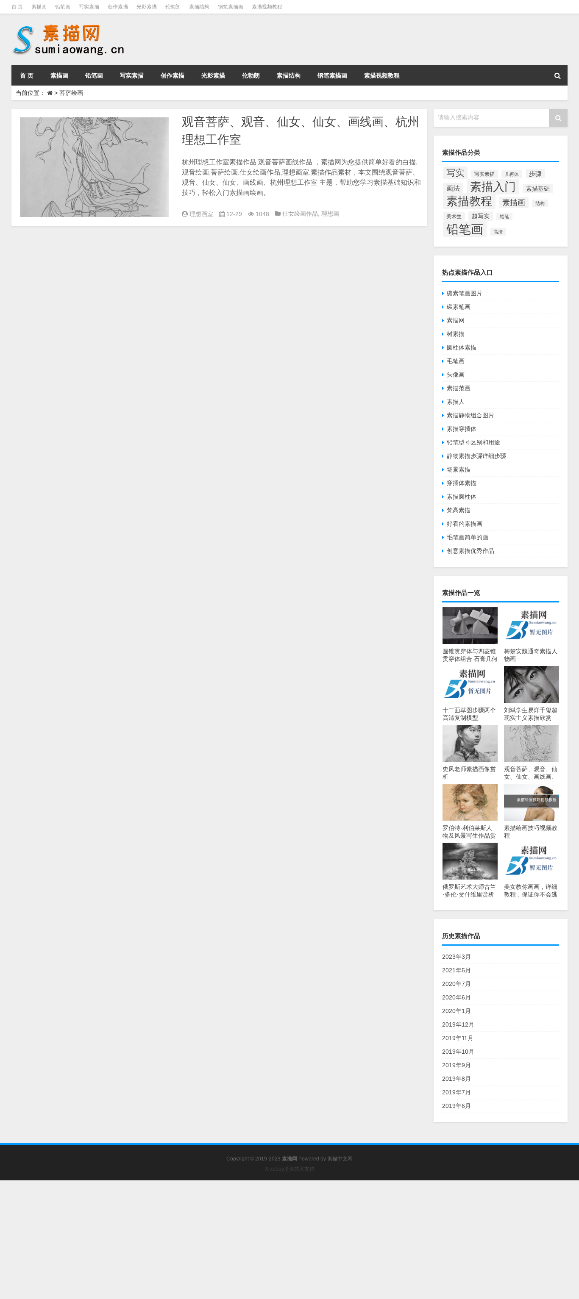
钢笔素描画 (230, 7)
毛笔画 (456, 361)
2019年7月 (456, 1092)
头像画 (456, 374)
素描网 (456, 320)
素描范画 (458, 388)
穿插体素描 (461, 483)
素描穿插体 (461, 428)
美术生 (454, 216)
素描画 (39, 7)
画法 (453, 188)
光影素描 (146, 7)
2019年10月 (458, 1051)
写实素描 (89, 7)
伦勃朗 (173, 7)
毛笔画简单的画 (467, 537)
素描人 (456, 401)
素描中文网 (340, 1159)
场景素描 (458, 469)
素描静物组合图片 (470, 415)
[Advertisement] (254, 1239)
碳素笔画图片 (464, 293)
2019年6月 (456, 1105)
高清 (498, 231)
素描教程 (469, 201)
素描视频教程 (267, 7)
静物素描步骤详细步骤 (476, 455)
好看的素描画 (464, 523)
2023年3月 (456, 956)
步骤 (535, 173)
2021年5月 (456, 970)
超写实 (481, 216)
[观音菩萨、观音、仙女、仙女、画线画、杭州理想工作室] (94, 167)
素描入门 (493, 186)
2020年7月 (456, 983)
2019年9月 (456, 1065)
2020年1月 (456, 1011)
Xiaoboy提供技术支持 (290, 1169)
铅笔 (504, 216)
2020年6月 (456, 997)
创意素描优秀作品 (470, 550)
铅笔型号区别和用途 (473, 442)
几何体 (512, 174)
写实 (455, 173)
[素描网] (69, 25)
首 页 (17, 7)
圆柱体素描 (461, 347)
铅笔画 (62, 7)
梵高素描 (458, 510)
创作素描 (118, 7)
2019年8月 (456, 1078)
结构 (540, 203)
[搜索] (557, 75)
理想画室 (201, 214)
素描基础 (538, 188)
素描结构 (199, 7)
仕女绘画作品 (300, 213)
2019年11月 (457, 1038)
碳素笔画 (458, 306)
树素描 (456, 333)
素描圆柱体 (461, 496)
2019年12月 (458, 1024)
